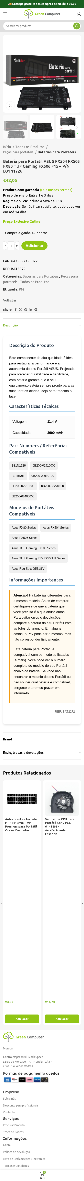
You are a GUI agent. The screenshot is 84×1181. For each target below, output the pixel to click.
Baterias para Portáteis (57, 152)
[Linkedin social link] (30, 309)
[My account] (79, 14)
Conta (7, 1144)
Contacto (9, 1112)
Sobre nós (9, 1098)
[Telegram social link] (36, 309)
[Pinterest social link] (25, 309)
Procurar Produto (14, 1125)
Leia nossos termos (56, 190)
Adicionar (34, 245)
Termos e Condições (16, 1165)
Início (7, 147)
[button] (22, 1019)
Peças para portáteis (18, 152)
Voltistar (9, 300)
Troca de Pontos (13, 1132)
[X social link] (20, 309)
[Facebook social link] (15, 309)
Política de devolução (16, 1152)
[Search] (76, 26)
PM (21, 289)
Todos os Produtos (30, 147)
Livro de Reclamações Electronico (24, 1158)
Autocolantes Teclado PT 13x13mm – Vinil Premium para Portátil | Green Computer (22, 824)
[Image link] (23, 1036)
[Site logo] (42, 13)
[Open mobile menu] (5, 14)
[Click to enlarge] (10, 106)
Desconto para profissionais (21, 1105)
